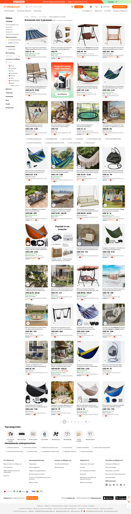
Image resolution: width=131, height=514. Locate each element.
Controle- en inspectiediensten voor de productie (40, 478)
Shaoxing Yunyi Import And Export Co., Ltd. (36, 413)
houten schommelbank (75, 142)
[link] (128, 497)
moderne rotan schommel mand (50, 447)
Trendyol (84, 506)
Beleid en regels (33, 482)
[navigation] (13, 219)
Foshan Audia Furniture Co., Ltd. (111, 296)
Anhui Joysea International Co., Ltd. (86, 94)
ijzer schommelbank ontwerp (113, 139)
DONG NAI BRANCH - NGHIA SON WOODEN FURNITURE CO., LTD (113, 55)
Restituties (83, 474)
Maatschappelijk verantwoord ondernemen (12, 471)
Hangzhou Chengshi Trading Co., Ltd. (87, 178)
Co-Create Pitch (8, 467)
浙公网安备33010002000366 (94, 511)
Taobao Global (73, 506)
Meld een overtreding (86, 482)
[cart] (96, 7)
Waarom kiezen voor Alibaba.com (13, 464)
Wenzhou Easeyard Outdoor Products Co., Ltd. (113, 132)
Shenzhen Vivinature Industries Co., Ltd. (88, 298)
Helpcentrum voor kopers (87, 464)
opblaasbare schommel (70, 451)
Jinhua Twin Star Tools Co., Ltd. (85, 335)
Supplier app (71, 498)
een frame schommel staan (34, 142)
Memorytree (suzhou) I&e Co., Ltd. (34, 257)
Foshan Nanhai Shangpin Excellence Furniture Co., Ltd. (62, 56)
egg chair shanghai (67, 139)
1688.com (47, 506)
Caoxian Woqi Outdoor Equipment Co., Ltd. (88, 374)
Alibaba (27, 17)
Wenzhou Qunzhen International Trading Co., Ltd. (62, 335)
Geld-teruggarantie (34, 467)
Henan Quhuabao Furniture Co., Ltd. (61, 413)
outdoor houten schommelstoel (102, 447)
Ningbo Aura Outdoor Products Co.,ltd (87, 217)
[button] (72, 7)
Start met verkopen (111, 467)
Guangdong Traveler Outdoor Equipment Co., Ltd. (36, 298)
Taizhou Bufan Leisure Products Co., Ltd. (36, 372)
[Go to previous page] (60, 421)
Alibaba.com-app (96, 498)
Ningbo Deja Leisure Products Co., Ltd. (36, 178)
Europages (91, 506)
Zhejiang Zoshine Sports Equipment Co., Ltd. (88, 132)
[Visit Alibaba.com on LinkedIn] (110, 485)
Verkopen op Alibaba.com (113, 464)
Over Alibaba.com (9, 460)
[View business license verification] (81, 511)
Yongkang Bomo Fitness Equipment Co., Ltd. (113, 218)
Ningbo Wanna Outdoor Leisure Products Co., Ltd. (113, 255)
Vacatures (6, 475)
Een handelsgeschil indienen (88, 470)
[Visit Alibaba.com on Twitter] (114, 485)
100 (86, 421)
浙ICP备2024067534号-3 (111, 511)
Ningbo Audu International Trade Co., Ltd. (113, 178)
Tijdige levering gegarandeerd (37, 470)
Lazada (65, 506)
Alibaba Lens (7, 498)
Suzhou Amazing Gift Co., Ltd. (110, 95)
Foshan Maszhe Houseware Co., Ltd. (61, 132)
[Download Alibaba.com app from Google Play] (121, 498)
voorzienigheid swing (52, 139)
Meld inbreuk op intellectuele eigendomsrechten (88, 478)
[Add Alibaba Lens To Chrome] (32, 498)
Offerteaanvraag (59, 467)
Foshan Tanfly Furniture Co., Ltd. (34, 335)
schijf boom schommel (13, 447)
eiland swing (80, 139)
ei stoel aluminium (67, 447)
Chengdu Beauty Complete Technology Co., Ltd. (62, 375)
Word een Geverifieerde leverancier (115, 474)
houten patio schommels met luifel (55, 142)
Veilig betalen (32, 464)
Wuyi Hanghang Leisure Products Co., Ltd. (88, 55)
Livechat (82, 467)
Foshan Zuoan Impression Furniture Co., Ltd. (36, 218)
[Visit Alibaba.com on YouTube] (121, 485)
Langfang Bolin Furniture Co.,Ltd (111, 372)
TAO (79, 506)
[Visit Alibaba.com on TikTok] (124, 485)
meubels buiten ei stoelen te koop (50, 451)
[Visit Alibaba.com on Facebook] (107, 485)
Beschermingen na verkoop (36, 474)
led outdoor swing (32, 451)
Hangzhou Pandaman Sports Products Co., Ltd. (36, 56)
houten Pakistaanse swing (94, 139)
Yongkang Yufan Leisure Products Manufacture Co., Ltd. (36, 132)
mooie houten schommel (30, 447)
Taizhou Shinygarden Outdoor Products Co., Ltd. (36, 94)
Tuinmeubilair (42, 17)
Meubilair (33, 17)
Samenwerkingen (110, 477)
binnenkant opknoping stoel (34, 139)
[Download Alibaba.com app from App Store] (108, 498)
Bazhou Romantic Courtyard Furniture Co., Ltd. (88, 255)
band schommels (90, 142)
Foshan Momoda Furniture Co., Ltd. (112, 335)
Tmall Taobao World (56, 506)
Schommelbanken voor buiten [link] (57, 17)
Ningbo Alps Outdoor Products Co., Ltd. (62, 179)
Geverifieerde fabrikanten (62, 464)
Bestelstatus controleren (112, 470)
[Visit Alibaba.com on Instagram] (117, 485)
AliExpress (40, 506)
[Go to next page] (89, 421)
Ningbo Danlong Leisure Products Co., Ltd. (62, 218)
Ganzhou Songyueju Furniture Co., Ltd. (61, 296)
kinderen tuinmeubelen (83, 447)
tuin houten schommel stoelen (15, 451)
